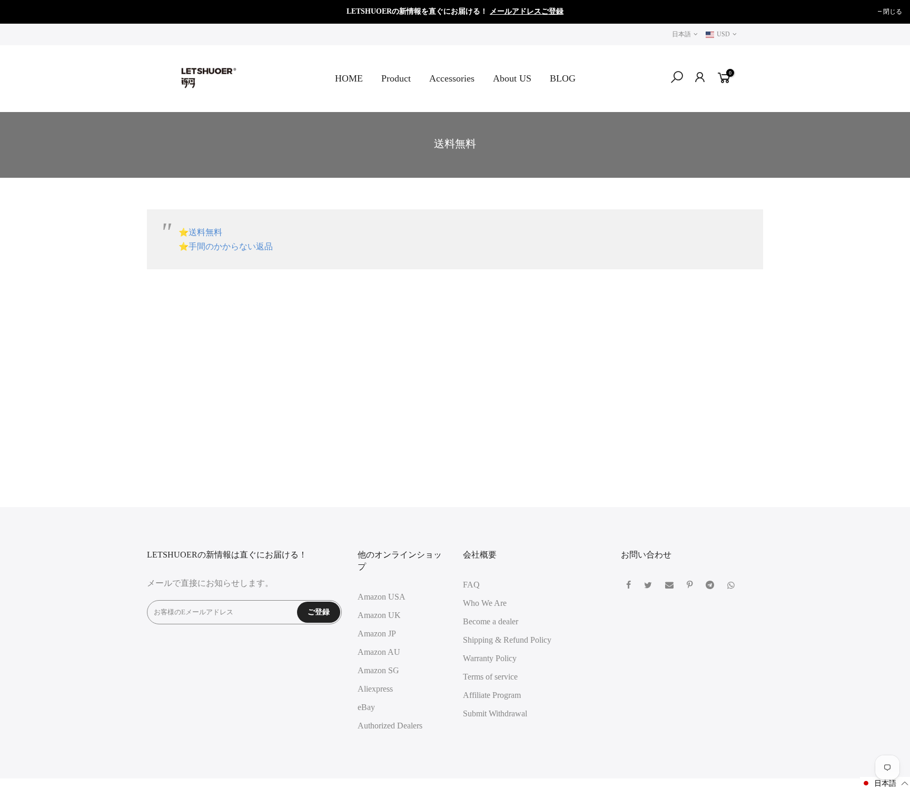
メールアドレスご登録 (526, 11)
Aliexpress (375, 688)
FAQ (471, 584)
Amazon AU (379, 651)
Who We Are (485, 603)
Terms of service (490, 676)
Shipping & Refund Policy (507, 639)
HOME (349, 78)
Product (396, 78)
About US (512, 78)
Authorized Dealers (390, 725)
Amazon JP (377, 633)
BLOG (563, 78)
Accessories (451, 78)
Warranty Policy (490, 658)
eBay (366, 707)
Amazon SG (378, 670)
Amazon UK (379, 615)
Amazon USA (381, 596)
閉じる (22, 11)
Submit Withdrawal (495, 713)
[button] (885, 783)
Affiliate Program (492, 695)
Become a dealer (490, 621)
